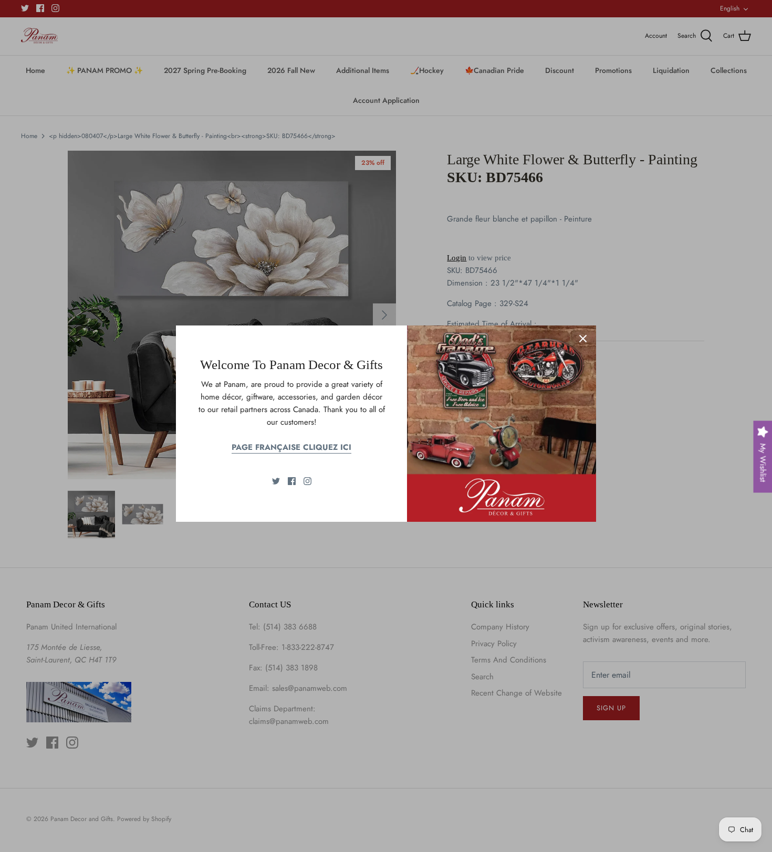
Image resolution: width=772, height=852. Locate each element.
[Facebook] (292, 481)
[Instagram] (307, 481)
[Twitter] (276, 481)
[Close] (582, 338)
